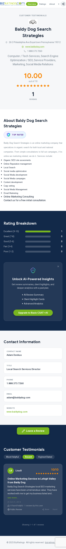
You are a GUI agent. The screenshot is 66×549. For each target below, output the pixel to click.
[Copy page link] (63, 4)
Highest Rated (45, 457)
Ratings (42, 4)
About (52, 4)
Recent (28, 457)
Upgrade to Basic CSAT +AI (33, 312)
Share (47, 509)
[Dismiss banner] (58, 266)
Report (55, 509)
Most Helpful (12, 457)
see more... (13, 497)
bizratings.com (52, 542)
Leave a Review (35, 430)
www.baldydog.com (34, 46)
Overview (32, 4)
